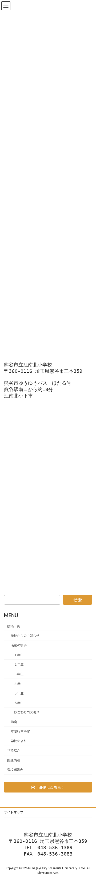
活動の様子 (19, 645)
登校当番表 (15, 770)
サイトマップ (13, 812)
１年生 (18, 655)
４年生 (18, 683)
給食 (14, 722)
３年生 (18, 674)
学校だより (19, 741)
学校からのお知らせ (25, 635)
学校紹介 (13, 750)
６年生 (18, 703)
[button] (48, 787)
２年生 (18, 664)
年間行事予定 (20, 731)
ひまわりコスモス (26, 712)
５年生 (18, 693)
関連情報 (13, 760)
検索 (77, 600)
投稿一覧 (13, 626)
